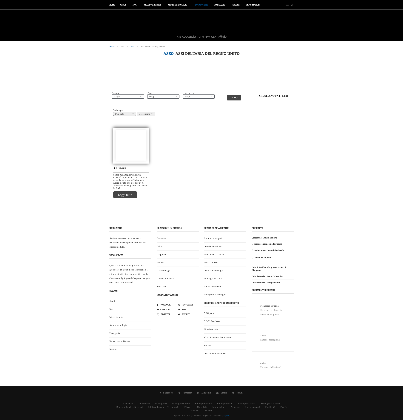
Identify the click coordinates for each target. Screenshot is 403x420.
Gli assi (208, 345)
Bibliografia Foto (203, 403)
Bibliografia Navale (270, 403)
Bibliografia (161, 403)
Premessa (235, 407)
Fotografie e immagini (215, 294)
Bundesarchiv (211, 329)
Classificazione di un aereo (217, 337)
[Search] (292, 4)
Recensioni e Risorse (119, 341)
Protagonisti (201, 4)
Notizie (112, 349)
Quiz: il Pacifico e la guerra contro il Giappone (269, 269)
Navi (135, 4)
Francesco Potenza (269, 306)
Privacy (188, 407)
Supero (226, 415)
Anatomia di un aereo (215, 353)
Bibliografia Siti (225, 403)
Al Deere (119, 168)
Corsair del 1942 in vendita (264, 237)
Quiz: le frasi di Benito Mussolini (267, 276)
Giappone (161, 254)
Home (112, 4)
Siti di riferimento (212, 286)
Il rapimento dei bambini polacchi (268, 250)
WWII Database (212, 321)
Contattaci (128, 403)
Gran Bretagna (164, 270)
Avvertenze (144, 403)
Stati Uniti (162, 286)
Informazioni (253, 4)
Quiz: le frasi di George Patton (266, 282)
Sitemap (195, 410)
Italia (159, 246)
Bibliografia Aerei (181, 403)
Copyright (202, 407)
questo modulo (116, 247)
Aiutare (208, 410)
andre (263, 335)
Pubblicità (270, 407)
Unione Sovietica (165, 278)
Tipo (149, 93)
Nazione (116, 93)
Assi (132, 46)
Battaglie (219, 4)
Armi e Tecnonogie (213, 270)
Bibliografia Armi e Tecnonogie (163, 407)
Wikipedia (209, 313)
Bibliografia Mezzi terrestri (129, 407)
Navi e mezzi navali (214, 254)
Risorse (236, 4)
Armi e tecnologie (177, 4)
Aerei (123, 4)
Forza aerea (188, 93)
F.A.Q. (283, 407)
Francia (160, 262)
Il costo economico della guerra (267, 243)
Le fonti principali (213, 238)
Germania (161, 238)
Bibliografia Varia (213, 278)
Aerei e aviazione (212, 246)
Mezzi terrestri (152, 4)
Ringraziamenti (252, 407)
